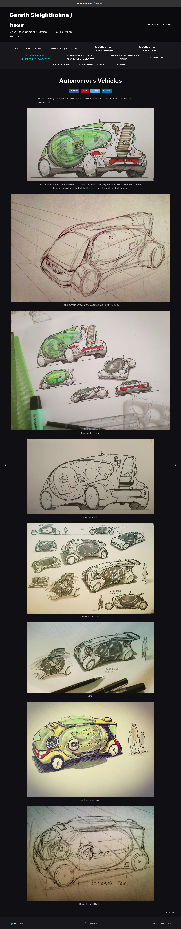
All (16, 48)
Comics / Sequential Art (64, 48)
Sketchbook (33, 48)
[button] (170, 912)
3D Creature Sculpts (91, 64)
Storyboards (120, 64)
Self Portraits (61, 64)
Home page (153, 24)
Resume (167, 24)
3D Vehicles (156, 57)
